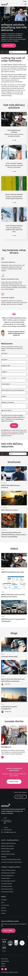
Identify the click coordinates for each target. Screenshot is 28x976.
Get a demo (8, 930)
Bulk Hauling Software (6, 886)
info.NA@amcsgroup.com (10, 832)
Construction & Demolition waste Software (11, 862)
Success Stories (5, 905)
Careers (3, 913)
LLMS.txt (3, 966)
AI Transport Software (6, 883)
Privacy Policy (4, 958)
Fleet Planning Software (7, 889)
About (2, 902)
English (25, 1)
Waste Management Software (8, 843)
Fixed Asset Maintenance (7, 875)
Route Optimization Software (8, 881)
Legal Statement (5, 961)
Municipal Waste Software (7, 848)
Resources (3, 910)
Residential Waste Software (8, 854)
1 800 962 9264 (7, 829)
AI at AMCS (4, 899)
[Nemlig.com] (2, 757)
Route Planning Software (7, 891)
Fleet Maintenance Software (8, 873)
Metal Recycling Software (7, 846)
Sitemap (3, 963)
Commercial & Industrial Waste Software (11, 859)
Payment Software (5, 851)
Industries (3, 908)
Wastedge (3, 856)
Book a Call (8, 45)
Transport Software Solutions (8, 870)
